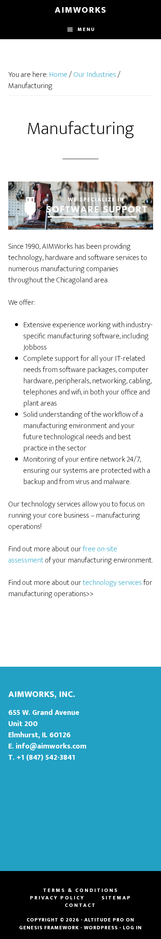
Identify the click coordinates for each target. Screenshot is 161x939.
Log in (132, 927)
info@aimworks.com (51, 746)
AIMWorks (81, 10)
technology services (112, 582)
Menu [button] (86, 29)
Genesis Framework (49, 927)
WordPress (101, 927)
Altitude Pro (104, 919)
